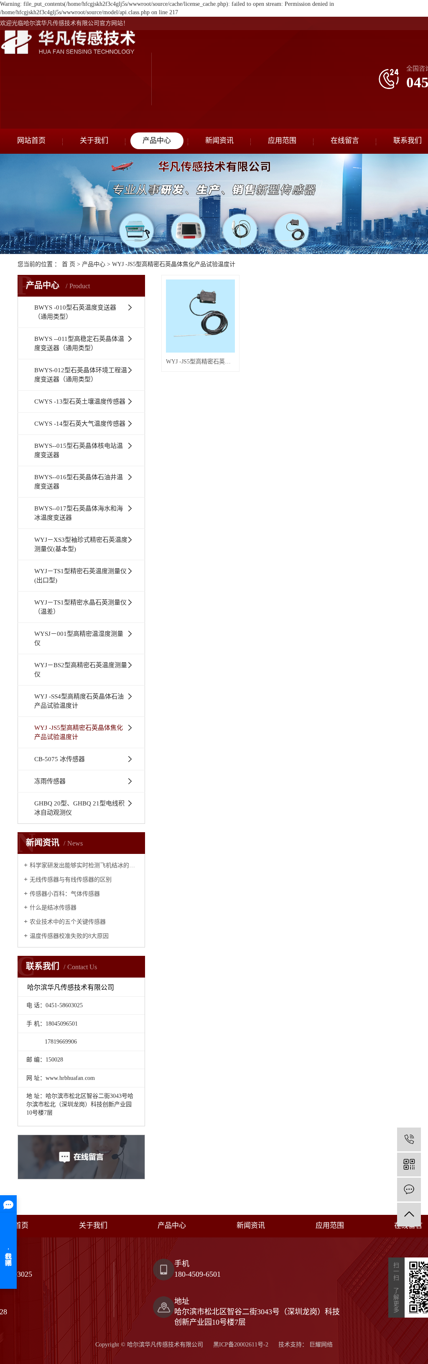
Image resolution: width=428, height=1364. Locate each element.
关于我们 (94, 141)
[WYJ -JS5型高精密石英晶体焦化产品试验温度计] (200, 316)
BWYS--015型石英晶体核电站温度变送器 (78, 450)
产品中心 (157, 141)
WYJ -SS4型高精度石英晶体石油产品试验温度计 (79, 701)
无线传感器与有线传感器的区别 (71, 879)
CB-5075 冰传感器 (59, 759)
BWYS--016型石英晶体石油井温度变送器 (78, 482)
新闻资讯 (219, 141)
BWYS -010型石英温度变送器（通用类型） (75, 312)
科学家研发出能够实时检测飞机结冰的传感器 (84, 865)
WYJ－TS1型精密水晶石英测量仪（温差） (80, 607)
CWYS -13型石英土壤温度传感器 (79, 401)
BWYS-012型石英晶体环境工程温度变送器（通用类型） (80, 375)
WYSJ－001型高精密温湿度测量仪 (78, 638)
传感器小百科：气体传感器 (65, 894)
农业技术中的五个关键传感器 (68, 922)
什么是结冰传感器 (53, 907)
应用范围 (282, 141)
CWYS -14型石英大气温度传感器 (79, 423)
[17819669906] (409, 1139)
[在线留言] (409, 1189)
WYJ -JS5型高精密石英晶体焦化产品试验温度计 (173, 264)
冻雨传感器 (50, 781)
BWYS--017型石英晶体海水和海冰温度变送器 (78, 513)
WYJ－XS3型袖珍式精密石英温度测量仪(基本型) (80, 544)
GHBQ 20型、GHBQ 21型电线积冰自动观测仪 (79, 808)
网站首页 (31, 141)
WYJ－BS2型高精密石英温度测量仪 (80, 670)
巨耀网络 (320, 1344)
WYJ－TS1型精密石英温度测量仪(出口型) (80, 576)
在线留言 (345, 141)
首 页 (68, 264)
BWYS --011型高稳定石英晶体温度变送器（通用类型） (79, 343)
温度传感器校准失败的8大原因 (69, 936)
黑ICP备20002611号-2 (240, 1344)
